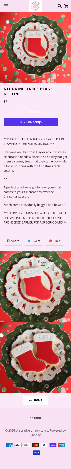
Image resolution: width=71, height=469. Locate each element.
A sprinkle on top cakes (32, 430)
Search (35, 418)
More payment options (31, 131)
